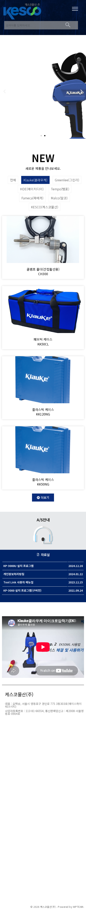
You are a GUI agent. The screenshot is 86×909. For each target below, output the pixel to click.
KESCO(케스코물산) (44, 207)
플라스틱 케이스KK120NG (43, 411)
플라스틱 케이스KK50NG (43, 482)
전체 (13, 180)
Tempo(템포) (60, 189)
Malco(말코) (59, 198)
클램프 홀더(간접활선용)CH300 (43, 271)
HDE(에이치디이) (32, 189)
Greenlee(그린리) (67, 180)
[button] (41, 135)
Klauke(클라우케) (35, 180)
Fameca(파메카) (32, 198)
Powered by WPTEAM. (71, 907)
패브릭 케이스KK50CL (43, 341)
